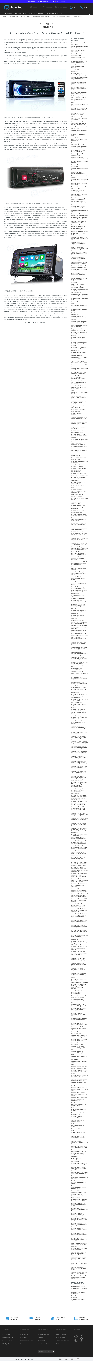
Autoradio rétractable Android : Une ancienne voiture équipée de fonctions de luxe (79, 932)
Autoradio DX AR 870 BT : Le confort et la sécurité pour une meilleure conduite (79, 696)
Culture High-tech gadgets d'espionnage (78, 1293)
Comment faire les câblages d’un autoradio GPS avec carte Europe (79, 1084)
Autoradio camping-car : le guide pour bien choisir (78, 431)
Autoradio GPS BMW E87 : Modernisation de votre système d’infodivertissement (79, 859)
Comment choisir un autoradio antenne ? (79, 270)
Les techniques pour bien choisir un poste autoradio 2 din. (78, 203)
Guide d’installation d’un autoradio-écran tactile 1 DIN (78, 443)
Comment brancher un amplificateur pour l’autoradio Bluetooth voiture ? (78, 1187)
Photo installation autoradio (63, 1344)
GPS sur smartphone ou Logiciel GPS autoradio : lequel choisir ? (79, 392)
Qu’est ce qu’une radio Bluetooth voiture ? (77, 313)
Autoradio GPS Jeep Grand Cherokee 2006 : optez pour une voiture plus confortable (78, 842)
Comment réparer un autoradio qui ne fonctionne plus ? (79, 322)
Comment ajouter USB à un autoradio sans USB (78, 154)
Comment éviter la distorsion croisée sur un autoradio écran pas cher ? (79, 1225)
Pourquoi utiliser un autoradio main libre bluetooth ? (79, 218)
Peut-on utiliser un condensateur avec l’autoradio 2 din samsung (79, 1160)
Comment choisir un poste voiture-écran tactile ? (78, 207)
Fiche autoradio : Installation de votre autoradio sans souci (79, 674)
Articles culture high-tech (62, 1341)
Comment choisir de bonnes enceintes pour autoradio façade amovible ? (78, 1253)
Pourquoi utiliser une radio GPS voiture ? (79, 211)
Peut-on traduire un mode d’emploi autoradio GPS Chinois (78, 1125)
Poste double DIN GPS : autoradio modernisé (77, 495)
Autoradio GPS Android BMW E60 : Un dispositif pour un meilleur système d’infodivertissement (79, 784)
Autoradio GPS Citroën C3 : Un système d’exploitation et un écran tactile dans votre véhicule (79, 916)
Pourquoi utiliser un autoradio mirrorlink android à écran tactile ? (79, 1258)
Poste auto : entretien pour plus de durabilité (79, 462)
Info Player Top (6, 1344)
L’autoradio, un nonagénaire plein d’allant (78, 43)
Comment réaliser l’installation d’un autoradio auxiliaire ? (79, 1164)
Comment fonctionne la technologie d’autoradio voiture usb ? (79, 1263)
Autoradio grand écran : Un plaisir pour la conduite (78, 483)
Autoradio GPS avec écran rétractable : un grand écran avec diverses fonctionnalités (79, 959)
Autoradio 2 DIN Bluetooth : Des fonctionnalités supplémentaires (78, 470)
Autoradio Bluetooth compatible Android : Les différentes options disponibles (79, 291)
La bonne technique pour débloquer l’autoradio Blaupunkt (79, 158)
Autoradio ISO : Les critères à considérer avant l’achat (79, 528)
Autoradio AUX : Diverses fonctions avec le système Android (78, 578)
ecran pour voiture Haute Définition (52, 233)
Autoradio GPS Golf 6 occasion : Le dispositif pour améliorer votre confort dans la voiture (79, 864)
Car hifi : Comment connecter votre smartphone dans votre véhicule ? (79, 627)
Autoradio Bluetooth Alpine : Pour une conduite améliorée (78, 686)
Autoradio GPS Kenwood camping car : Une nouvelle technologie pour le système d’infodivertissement (78, 778)
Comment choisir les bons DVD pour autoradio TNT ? (79, 1249)
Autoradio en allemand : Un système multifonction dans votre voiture (78, 612)
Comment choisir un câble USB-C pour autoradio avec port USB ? (78, 1169)
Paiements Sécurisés (7, 1337)
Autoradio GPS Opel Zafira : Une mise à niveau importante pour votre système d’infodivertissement (79, 953)
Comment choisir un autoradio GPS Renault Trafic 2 (79, 1032)
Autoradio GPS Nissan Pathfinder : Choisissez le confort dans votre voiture (78, 969)
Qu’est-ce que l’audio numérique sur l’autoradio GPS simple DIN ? (79, 1240)
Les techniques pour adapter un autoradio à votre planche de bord (79, 89)
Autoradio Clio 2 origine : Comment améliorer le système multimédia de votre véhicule (79, 548)
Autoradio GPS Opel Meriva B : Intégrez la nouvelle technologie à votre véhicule (79, 875)
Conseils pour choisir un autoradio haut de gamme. (78, 191)
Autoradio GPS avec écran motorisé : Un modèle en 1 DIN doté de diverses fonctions (79, 814)
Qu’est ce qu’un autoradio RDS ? (79, 365)
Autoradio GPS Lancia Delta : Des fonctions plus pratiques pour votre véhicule (79, 737)
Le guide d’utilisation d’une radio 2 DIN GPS (78, 427)
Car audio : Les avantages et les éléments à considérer (78, 587)
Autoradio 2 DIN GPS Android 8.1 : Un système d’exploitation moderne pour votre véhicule (79, 742)
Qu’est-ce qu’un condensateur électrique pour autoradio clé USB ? (79, 1182)
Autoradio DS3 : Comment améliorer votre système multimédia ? (78, 558)
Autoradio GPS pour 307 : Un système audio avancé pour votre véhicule (79, 768)
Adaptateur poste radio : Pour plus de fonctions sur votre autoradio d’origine (79, 648)
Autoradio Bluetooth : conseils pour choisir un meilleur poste (79, 515)
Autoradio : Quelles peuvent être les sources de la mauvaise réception (78, 354)
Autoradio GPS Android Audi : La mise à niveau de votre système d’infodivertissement (79, 763)
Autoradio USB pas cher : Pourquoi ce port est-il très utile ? (79, 339)
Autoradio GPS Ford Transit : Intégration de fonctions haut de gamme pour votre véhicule (79, 890)
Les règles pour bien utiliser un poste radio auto (79, 458)
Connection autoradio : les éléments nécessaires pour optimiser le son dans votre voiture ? (78, 606)
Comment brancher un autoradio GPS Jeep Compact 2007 (79, 1053)
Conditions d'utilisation (44, 1344)
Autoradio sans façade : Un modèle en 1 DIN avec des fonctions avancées (78, 643)
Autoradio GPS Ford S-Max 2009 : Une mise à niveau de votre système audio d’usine (78, 772)
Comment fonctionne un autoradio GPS (77, 1117)
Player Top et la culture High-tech (20, 17)
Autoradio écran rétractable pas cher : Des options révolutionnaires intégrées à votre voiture (79, 937)
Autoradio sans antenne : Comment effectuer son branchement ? (77, 617)
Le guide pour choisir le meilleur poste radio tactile (78, 173)
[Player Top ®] (14, 7)
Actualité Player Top (43, 1334)
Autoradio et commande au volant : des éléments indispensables (78, 479)
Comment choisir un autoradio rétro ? (79, 302)
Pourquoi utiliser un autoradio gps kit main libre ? (79, 187)
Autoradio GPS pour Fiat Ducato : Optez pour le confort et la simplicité (79, 732)
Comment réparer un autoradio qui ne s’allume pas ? (79, 93)
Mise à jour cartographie (26, 1341)
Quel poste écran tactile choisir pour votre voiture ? (79, 440)
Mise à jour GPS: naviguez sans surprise (78, 51)
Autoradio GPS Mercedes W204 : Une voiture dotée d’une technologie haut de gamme (79, 880)
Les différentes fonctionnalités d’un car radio (79, 451)
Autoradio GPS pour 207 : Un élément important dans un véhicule (79, 948)
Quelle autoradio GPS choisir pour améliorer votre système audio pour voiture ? (79, 747)
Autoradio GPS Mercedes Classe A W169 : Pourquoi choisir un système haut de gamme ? (78, 711)
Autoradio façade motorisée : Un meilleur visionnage (78, 465)
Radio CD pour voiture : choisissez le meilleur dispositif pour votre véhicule (79, 248)
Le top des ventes (60, 1337)
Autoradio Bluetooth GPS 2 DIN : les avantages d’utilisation (78, 402)
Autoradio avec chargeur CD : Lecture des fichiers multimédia (79, 474)
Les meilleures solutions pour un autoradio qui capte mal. (79, 198)
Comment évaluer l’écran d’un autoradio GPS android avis (79, 1067)
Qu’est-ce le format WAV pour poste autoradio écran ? (79, 1272)
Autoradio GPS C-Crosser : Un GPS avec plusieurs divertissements (79, 992)
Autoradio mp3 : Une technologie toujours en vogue (79, 74)
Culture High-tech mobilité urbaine (78, 1300)
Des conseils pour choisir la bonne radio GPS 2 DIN (78, 143)
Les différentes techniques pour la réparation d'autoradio (79, 105)
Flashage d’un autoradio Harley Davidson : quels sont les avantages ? (79, 423)
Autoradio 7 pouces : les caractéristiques (77, 502)
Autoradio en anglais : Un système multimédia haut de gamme (78, 583)
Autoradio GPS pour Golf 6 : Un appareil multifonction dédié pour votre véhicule (79, 943)
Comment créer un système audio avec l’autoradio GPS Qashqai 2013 (78, 1010)
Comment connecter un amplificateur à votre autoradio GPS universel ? (79, 1235)
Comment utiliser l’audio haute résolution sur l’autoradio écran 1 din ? (79, 1220)
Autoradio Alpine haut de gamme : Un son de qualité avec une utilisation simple (78, 727)
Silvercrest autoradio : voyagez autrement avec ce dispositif (79, 263)
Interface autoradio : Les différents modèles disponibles (79, 683)
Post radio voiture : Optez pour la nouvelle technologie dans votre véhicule (79, 592)
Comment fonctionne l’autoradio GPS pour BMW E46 (78, 1015)
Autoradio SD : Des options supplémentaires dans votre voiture (78, 573)
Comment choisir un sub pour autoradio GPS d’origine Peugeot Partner (79, 1099)
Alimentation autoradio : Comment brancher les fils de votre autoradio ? (79, 658)
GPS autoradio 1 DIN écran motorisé (28, 299)
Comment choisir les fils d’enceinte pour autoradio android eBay (77, 1137)
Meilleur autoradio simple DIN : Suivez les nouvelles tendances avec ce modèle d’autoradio (79, 280)
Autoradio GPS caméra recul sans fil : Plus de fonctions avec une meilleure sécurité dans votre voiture (78, 853)
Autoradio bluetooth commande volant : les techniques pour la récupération (79, 139)
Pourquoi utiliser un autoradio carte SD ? (79, 310)
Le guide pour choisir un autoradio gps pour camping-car (79, 214)
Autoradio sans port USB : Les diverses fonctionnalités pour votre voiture (79, 568)
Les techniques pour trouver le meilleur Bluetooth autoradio (79, 306)
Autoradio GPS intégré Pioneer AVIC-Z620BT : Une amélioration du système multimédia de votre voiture (79, 836)
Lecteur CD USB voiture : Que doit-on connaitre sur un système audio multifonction (79, 553)
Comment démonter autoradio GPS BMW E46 (79, 1113)
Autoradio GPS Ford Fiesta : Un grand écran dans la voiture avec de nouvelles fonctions (79, 847)
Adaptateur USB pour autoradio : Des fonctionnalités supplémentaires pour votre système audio (79, 638)
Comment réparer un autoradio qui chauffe (79, 131)
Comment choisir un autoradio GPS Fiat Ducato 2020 (79, 1040)
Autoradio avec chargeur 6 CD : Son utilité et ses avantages (79, 543)
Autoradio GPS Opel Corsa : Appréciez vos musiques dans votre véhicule (79, 717)
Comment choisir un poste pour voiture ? (79, 369)
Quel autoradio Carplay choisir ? (79, 447)
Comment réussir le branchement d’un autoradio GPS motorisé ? (78, 1196)
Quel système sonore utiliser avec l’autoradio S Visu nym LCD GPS (78, 1109)
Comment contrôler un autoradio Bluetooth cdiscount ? (79, 1230)
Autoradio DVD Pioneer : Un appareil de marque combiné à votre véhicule (79, 691)
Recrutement (41, 1341)
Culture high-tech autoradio (41, 17)
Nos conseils (23, 1344)
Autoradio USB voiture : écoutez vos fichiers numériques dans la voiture (78, 377)
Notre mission (24, 1334)
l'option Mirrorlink (36, 225)
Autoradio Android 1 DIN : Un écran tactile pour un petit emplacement (78, 507)
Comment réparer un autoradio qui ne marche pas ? (79, 147)
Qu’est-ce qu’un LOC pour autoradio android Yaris (78, 1133)
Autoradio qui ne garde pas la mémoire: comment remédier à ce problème (79, 110)
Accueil (4, 17)
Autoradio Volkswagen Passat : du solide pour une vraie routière (79, 79)
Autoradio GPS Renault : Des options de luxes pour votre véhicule (79, 922)
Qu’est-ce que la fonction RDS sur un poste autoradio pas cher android (79, 1277)
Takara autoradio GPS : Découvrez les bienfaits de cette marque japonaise (78, 259)
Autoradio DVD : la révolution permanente (79, 70)
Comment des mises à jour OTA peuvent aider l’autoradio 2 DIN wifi (79, 1142)
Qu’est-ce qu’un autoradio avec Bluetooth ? (79, 162)
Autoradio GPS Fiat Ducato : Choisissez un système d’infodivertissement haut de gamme (78, 975)
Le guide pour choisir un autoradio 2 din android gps (78, 225)
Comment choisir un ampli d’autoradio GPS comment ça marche (79, 1094)
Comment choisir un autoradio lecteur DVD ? (79, 165)
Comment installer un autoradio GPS (79, 1129)
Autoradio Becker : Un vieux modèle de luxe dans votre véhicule (78, 706)
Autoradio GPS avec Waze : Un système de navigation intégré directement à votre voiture (78, 809)
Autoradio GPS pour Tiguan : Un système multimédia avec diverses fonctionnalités (79, 927)
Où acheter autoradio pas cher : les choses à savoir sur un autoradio (79, 118)
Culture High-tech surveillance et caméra (79, 1296)
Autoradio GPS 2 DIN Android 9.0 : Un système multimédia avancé (79, 752)
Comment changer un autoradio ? (79, 169)
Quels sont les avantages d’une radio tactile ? (78, 151)
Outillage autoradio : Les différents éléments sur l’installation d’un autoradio (78, 597)
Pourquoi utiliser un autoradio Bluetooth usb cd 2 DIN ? (79, 1200)
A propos (40, 1337)
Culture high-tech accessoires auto (79, 1289)
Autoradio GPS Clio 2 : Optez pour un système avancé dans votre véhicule (79, 910)
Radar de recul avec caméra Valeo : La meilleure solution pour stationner (78, 519)
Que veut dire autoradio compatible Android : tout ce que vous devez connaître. (78, 123)
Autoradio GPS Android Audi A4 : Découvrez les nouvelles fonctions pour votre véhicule (79, 895)
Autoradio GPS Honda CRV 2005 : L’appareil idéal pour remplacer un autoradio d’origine (78, 986)
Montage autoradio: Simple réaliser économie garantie (78, 58)
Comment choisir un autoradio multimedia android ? (79, 194)
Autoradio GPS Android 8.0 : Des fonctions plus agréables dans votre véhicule (79, 757)
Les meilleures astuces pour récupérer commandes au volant (78, 101)
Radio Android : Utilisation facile (78, 486)
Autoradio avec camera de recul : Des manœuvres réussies (78, 66)
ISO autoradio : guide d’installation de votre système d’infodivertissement (79, 679)
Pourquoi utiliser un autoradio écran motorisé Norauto (79, 996)
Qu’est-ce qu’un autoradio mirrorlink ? (78, 414)
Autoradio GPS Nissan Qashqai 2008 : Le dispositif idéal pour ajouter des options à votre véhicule (79, 869)
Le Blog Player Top (7, 1341)
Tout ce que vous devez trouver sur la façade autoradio (79, 362)
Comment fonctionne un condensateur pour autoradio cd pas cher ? (79, 1177)
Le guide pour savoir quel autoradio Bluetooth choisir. (78, 329)
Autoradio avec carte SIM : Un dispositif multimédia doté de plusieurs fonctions (79, 563)
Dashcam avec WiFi (61, 1334)
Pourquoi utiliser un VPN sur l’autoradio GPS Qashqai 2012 (79, 1005)
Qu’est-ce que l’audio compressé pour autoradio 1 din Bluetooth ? (79, 1210)
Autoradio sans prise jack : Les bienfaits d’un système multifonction (79, 539)
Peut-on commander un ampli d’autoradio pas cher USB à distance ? (79, 1245)
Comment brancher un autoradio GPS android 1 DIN (79, 1024)
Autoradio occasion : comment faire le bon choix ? (79, 454)
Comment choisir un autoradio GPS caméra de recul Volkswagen (79, 1058)
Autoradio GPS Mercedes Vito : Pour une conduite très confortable (79, 885)
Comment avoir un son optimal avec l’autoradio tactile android (79, 1147)
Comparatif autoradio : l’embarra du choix (77, 54)
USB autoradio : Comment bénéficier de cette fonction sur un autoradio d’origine (79, 653)
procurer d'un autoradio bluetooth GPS (54, 136)
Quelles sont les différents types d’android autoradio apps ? (79, 397)
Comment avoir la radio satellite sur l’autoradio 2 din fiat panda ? (78, 1155)
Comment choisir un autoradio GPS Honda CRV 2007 (79, 1043)
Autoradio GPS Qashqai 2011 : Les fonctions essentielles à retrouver (79, 900)
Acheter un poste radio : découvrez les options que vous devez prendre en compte (79, 230)
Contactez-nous (6, 1334)
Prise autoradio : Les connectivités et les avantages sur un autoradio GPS (79, 670)
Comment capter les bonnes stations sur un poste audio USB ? (78, 1268)
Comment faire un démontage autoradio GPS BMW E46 (79, 1079)
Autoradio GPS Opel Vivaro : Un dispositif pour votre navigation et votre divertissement (78, 791)
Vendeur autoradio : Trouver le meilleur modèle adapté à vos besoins (79, 254)
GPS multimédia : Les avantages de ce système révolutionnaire (78, 275)
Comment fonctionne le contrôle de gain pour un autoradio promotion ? (77, 1215)
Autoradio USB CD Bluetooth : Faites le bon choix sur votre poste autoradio (79, 387)
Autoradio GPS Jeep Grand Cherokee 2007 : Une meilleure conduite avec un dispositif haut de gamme (79, 797)
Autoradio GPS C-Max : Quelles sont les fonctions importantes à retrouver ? (78, 905)
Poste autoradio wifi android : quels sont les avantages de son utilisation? (79, 382)
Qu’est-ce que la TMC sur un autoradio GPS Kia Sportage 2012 (78, 1028)
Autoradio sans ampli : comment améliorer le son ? (78, 601)
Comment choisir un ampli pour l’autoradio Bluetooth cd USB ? (79, 1173)
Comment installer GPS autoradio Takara (77, 1120)
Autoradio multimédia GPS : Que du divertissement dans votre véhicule (78, 491)
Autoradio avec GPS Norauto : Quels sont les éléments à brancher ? (79, 722)
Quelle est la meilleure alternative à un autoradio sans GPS (79, 1001)
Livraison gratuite (24, 1337)
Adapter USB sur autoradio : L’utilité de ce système (78, 234)
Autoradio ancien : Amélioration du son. (79, 499)
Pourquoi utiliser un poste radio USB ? (79, 299)
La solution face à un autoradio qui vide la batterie (79, 326)
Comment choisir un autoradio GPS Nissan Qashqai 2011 (79, 1036)
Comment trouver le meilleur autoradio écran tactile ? (78, 221)
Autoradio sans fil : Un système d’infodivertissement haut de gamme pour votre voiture (79, 534)
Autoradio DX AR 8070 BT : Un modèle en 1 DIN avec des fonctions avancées (79, 701)
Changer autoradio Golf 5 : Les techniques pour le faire (79, 62)
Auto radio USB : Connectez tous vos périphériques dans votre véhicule (78, 349)
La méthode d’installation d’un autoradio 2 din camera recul (79, 266)
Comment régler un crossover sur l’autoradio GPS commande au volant (79, 1089)
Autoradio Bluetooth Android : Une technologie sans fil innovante (79, 344)
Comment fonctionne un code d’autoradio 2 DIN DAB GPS (79, 1150)
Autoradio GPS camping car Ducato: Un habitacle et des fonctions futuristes (78, 824)
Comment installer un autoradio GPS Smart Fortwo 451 (79, 1076)
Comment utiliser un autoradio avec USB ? (79, 184)
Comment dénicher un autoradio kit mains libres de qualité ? (78, 318)
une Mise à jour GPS (24, 149)
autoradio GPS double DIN (21, 55)
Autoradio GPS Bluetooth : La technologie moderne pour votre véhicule (79, 334)
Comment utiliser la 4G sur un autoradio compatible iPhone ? (79, 1191)
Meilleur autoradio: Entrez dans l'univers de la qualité (79, 47)
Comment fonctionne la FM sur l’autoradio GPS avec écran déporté (79, 1072)
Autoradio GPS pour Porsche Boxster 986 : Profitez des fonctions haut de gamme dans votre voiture (79, 830)
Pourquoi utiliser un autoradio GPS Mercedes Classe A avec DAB (79, 1063)
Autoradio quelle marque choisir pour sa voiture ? (79, 127)
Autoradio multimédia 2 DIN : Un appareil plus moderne (78, 373)
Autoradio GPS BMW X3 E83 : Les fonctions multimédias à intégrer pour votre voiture (79, 803)
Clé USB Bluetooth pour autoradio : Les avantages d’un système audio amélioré (79, 622)
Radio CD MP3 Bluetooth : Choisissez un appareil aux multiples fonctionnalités (78, 286)
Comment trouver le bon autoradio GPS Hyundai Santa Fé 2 (79, 1048)
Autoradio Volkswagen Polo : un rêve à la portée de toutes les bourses (78, 84)
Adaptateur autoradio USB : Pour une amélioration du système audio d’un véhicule (78, 632)
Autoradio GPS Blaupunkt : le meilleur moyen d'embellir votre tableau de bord (79, 239)
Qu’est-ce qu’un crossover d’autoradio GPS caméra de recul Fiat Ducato (78, 1104)
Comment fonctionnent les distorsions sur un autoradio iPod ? (78, 1205)
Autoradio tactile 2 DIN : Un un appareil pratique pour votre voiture (79, 418)
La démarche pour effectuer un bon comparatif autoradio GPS (79, 96)
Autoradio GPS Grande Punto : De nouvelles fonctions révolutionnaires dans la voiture (79, 981)
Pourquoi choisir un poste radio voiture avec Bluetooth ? (79, 295)
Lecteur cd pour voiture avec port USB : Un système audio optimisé (79, 524)
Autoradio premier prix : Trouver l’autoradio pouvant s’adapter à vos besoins (78, 243)
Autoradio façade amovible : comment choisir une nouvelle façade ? (79, 436)
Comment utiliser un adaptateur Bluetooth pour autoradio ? (79, 180)
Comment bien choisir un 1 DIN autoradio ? (79, 176)
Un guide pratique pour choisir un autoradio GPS (79, 358)
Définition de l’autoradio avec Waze (78, 135)
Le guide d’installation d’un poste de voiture (78, 406)
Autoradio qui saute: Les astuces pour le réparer (77, 114)
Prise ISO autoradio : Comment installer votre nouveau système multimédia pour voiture (79, 664)
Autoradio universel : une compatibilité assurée (77, 511)
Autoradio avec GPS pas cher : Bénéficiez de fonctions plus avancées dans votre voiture (79, 819)
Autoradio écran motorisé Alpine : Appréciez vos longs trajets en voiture (78, 964)
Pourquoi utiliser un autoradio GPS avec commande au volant (79, 1020)
